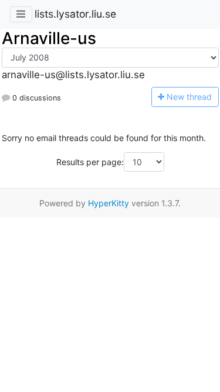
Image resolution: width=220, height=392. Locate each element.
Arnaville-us (49, 38)
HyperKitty (108, 203)
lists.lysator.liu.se (75, 14)
